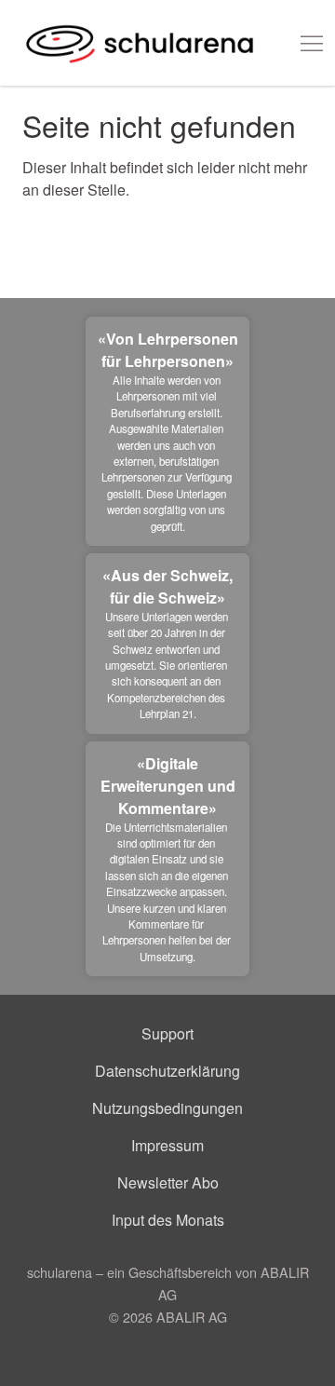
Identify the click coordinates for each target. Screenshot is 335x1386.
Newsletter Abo (168, 1182)
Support (167, 1033)
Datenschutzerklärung (167, 1070)
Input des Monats (168, 1219)
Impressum (167, 1145)
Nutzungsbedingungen (167, 1108)
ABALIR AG (191, 1316)
